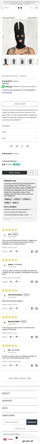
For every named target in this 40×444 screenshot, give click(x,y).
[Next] (36, 37)
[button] (7, 81)
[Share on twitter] (36, 251)
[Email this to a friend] (27, 146)
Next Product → (33, 18)
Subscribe (31, 422)
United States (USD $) (11, 434)
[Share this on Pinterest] (17, 146)
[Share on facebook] (32, 251)
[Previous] (4, 37)
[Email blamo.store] (24, 429)
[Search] (32, 8)
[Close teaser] (17, 438)
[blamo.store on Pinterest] (20, 429)
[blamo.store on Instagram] (22, 429)
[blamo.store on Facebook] (15, 429)
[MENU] (1, 8)
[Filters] (30, 172)
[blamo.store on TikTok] (17, 429)
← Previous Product (8, 18)
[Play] (20, 37)
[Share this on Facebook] (11, 146)
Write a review (14, 173)
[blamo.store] (20, 8)
